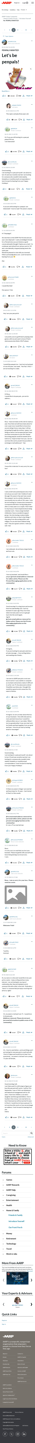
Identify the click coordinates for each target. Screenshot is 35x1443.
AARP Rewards (12, 1185)
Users (3, 1137)
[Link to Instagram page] (17, 1434)
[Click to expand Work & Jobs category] (4, 1254)
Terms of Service (19, 1412)
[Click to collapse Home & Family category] (4, 1210)
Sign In (4, 1324)
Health (9, 1205)
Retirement (11, 1238)
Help (18, 10)
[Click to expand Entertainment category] (4, 1200)
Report (24, 96)
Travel (9, 1249)
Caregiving (11, 1195)
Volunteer (5, 1360)
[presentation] (3, 1279)
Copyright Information (8, 1422)
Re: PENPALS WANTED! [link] (11, 20)
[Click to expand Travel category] (4, 1249)
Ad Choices (25, 1425)
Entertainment (12, 1200)
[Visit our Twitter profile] (11, 1434)
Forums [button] (23, 9)
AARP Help (11, 1190)
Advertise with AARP (23, 1367)
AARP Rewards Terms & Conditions (11, 1419)
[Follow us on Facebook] (5, 1434)
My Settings (5, 10)
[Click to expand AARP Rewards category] (4, 1185)
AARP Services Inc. (22, 1381)
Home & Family (12, 1210)
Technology (11, 1244)
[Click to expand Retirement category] (4, 1239)
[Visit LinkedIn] (24, 1434)
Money (9, 1233)
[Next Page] (31, 30)
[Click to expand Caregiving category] (4, 1195)
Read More (5, 91)
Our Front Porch (15, 1227)
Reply (28, 96)
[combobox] (17, 1133)
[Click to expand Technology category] (4, 1244)
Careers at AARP (22, 1371)
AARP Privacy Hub (7, 1412)
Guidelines (12, 10)
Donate (4, 1357)
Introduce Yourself (25, 18)
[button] (32, 41)
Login (24, 3)
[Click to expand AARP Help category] (4, 1190)
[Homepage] (6, 2)
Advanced (31, 1137)
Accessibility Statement (8, 1415)
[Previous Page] (5, 30)
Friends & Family (15, 1215)
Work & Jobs (11, 1254)
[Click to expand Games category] (4, 1180)
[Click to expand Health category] (4, 1205)
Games (9, 1180)
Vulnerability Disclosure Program (11, 1425)
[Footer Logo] (17, 1336)
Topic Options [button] (9, 36)
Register (4, 1320)
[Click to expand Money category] (4, 1233)
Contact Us (20, 1353)
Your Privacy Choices (8, 1429)
